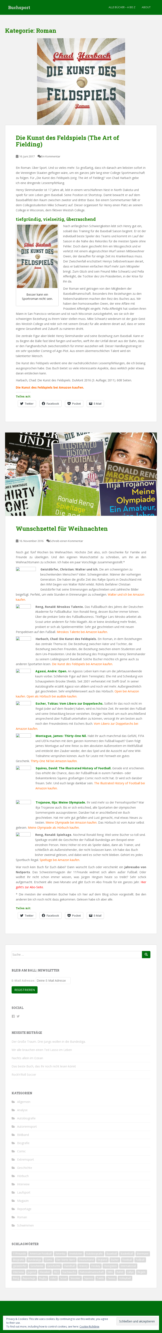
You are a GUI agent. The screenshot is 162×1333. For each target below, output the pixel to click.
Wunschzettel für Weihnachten (62, 528)
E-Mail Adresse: (23, 980)
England (102, 1260)
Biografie (23, 1143)
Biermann (142, 1253)
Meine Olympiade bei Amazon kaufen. (71, 822)
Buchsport (19, 7)
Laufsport (23, 1192)
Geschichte (24, 1168)
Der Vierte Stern (65, 1260)
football (127, 1260)
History (83, 1266)
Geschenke (36, 1266)
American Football (41, 1253)
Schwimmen (25, 1225)
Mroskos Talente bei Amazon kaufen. (82, 632)
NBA (110, 1272)
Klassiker (45, 1272)
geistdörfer (20, 1266)
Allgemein (23, 1102)
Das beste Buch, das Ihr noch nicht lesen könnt (44, 1066)
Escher (115, 1260)
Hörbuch (23, 1176)
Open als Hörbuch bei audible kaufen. (52, 696)
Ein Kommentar (50, 156)
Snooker (75, 1278)
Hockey (95, 1266)
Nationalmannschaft (92, 1272)
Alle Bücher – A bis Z (122, 7)
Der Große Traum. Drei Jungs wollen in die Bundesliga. (49, 1042)
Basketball (127, 1253)
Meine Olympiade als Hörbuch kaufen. (54, 827)
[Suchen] (146, 954)
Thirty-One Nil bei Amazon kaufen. (54, 761)
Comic (21, 1151)
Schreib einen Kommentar (66, 541)
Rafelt (120, 1272)
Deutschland (86, 1260)
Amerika (60, 1253)
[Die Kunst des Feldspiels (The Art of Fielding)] (81, 81)
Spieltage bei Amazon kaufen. (60, 860)
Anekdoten (75, 1253)
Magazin (23, 1201)
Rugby (43, 1278)
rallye (130, 1272)
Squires (88, 1278)
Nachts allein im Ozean (27, 1058)
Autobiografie (26, 1118)
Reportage (24, 1209)
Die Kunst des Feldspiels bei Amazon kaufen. (82, 664)
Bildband (23, 1135)
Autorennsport (27, 1126)
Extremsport (25, 1159)
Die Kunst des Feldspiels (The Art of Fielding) (67, 141)
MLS (56, 1272)
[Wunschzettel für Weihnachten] (81, 474)
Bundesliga (34, 1260)
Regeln (142, 1272)
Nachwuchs (69, 1272)
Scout (63, 1278)
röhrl (53, 1278)
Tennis (111, 1278)
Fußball (140, 1260)
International (128, 1266)
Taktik (100, 1278)
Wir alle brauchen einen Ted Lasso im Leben (42, 1050)
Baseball (112, 1253)
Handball (69, 1266)
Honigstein (110, 1266)
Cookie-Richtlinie (89, 1326)
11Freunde (19, 1253)
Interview (23, 1184)
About (146, 7)
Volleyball (125, 1278)
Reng (16, 1278)
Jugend (32, 1272)
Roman (22, 1217)
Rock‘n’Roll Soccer (24, 1074)
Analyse (22, 1110)
